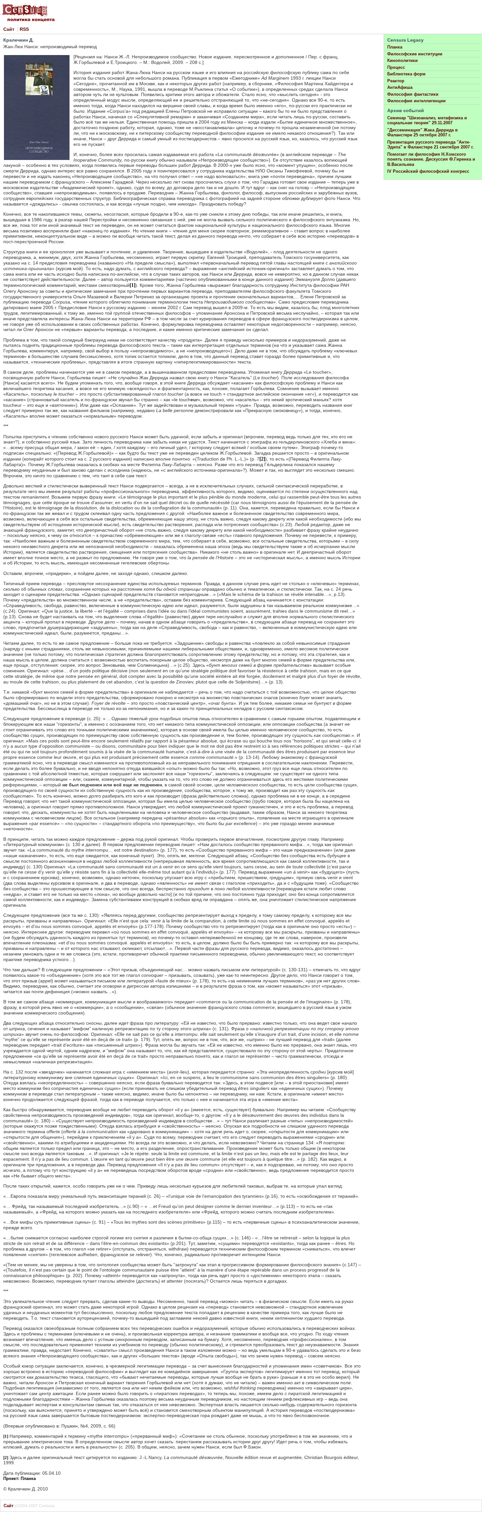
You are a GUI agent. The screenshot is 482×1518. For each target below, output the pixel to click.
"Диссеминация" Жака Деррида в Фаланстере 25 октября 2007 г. (422, 133)
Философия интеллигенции (416, 100)
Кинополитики (402, 60)
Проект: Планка (19, 1478)
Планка (394, 47)
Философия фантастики (412, 94)
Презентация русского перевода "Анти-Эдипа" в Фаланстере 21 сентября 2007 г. (430, 145)
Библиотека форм (406, 73)
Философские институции (414, 53)
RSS (24, 29)
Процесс (396, 67)
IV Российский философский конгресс (428, 171)
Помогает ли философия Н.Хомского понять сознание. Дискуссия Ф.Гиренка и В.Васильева (431, 159)
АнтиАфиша (399, 87)
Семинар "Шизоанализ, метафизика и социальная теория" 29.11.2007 (427, 120)
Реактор (395, 80)
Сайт (8, 29)
